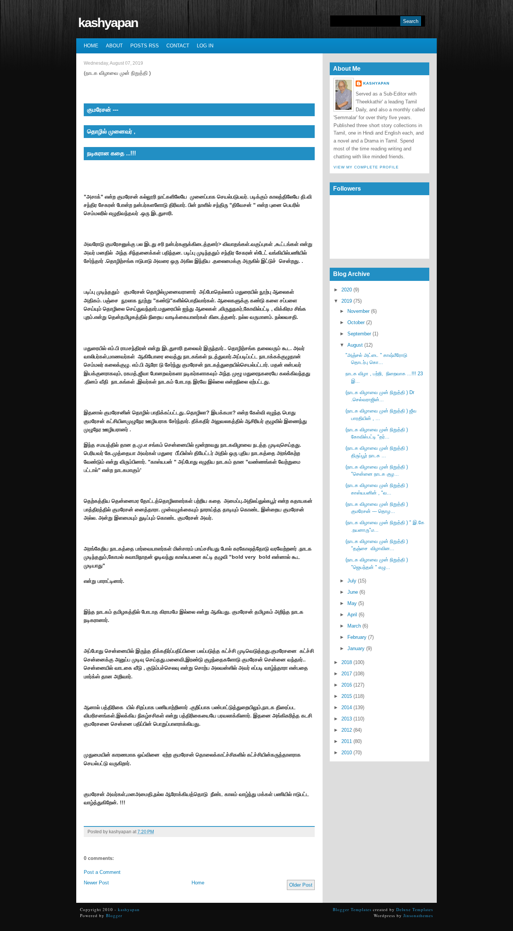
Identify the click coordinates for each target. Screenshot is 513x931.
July (351, 581)
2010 (346, 752)
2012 (346, 730)
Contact (177, 46)
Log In (205, 46)
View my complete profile (366, 167)
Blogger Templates (352, 909)
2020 (346, 290)
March (354, 626)
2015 (346, 696)
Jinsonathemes (418, 915)
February (357, 637)
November (358, 311)
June (352, 592)
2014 (346, 707)
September (359, 334)
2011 (346, 741)
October (356, 322)
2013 (346, 719)
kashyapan (108, 22)
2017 (346, 673)
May (352, 603)
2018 (346, 662)
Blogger (114, 915)
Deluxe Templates (414, 909)
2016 (346, 685)
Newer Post (96, 883)
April (352, 614)
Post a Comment (102, 872)
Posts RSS (144, 46)
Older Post (300, 885)
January (356, 648)
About (114, 46)
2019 (346, 301)
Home (91, 46)
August (355, 345)
